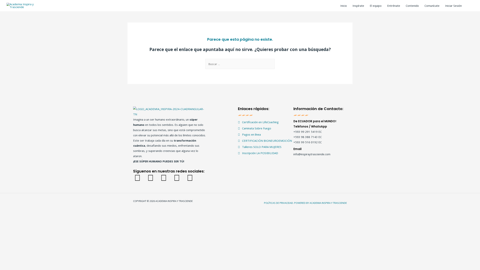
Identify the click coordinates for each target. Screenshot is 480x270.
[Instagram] (150, 177)
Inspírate (358, 6)
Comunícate (432, 6)
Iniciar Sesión (453, 6)
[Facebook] (137, 177)
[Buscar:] (240, 64)
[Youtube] (163, 177)
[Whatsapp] (190, 177)
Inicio (343, 6)
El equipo (376, 6)
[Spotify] (176, 177)
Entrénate (393, 6)
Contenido (412, 6)
